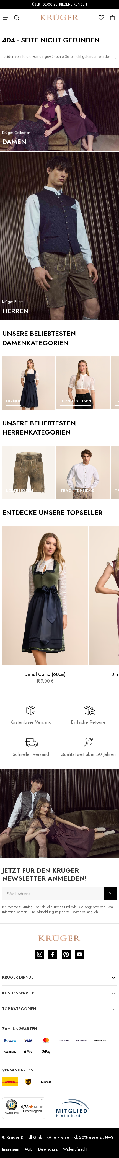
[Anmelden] (110, 893)
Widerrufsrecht (75, 1149)
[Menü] (42, 1100)
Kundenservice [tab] (18, 993)
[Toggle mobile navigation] (5, 18)
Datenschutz (48, 1149)
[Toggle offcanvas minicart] (112, 17)
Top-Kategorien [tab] (19, 1009)
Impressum (10, 1149)
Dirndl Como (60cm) (45, 674)
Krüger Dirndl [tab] (17, 977)
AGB (29, 1149)
